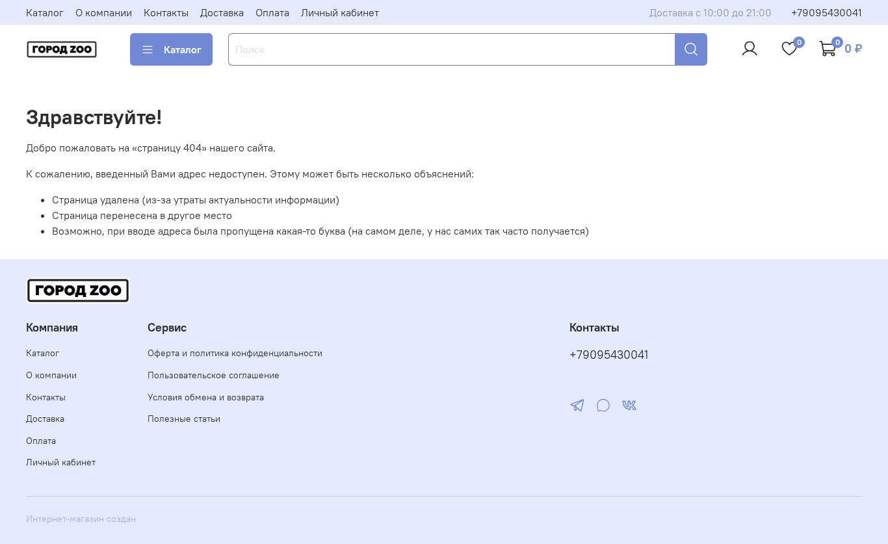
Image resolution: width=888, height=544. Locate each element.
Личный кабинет (340, 12)
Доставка (222, 12)
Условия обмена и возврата (206, 397)
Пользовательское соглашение (214, 375)
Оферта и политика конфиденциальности (235, 353)
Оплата (272, 12)
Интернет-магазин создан (81, 519)
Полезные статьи (184, 418)
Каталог (45, 12)
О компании (103, 12)
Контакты (166, 12)
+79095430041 (826, 12)
